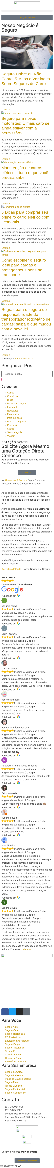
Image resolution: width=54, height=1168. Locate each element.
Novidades (12, 410)
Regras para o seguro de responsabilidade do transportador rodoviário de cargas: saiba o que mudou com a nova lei (26, 319)
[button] (27, 11)
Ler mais (5, 109)
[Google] (26, 1011)
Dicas (10, 400)
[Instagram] (19, 1011)
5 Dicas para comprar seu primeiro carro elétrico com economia (25, 217)
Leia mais (26, 949)
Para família (13, 414)
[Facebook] (5, 1011)
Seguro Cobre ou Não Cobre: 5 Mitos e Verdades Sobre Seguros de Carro (25, 79)
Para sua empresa (16, 421)
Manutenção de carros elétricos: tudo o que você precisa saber (24, 173)
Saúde (10, 429)
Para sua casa (14, 418)
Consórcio (12, 396)
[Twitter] (12, 1011)
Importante (12, 407)
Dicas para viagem (16, 403)
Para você (12, 425)
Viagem (11, 436)
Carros (10, 392)
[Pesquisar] (3, 379)
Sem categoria (14, 432)
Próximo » (28, 358)
